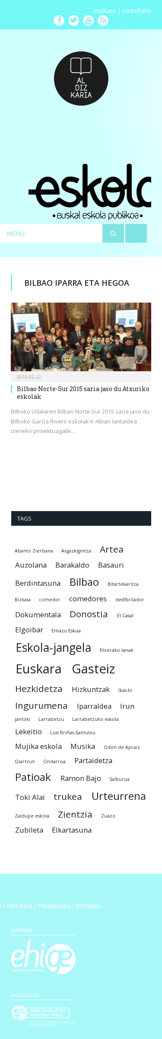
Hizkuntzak (91, 689)
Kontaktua (88, 906)
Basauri (111, 565)
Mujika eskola (38, 746)
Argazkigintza (76, 551)
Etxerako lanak (116, 650)
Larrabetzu (51, 719)
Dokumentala (38, 614)
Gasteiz (93, 668)
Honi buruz (19, 906)
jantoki (22, 719)
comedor (49, 600)
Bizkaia (23, 600)
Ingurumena (41, 705)
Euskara (39, 668)
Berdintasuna (37, 583)
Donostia (89, 614)
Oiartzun (25, 761)
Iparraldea (94, 706)
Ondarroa (54, 761)
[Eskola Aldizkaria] (81, 75)
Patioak (33, 777)
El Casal (125, 616)
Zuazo (108, 816)
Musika (82, 746)
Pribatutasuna (54, 906)
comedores (88, 598)
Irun (127, 706)
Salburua (119, 779)
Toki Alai (30, 797)
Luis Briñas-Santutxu (72, 733)
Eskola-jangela (53, 647)
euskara (105, 10)
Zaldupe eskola (32, 816)
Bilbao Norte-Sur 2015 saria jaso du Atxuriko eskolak (83, 393)
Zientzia (75, 814)
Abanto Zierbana (34, 551)
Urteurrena (119, 796)
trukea (68, 796)
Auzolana (31, 565)
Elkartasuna (72, 830)
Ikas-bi (125, 690)
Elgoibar (29, 630)
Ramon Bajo (80, 778)
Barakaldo (72, 565)
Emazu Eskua (66, 631)
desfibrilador (129, 600)
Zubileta (29, 830)
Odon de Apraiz (122, 747)
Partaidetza (93, 760)
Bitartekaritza (123, 584)
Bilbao (84, 582)
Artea (112, 549)
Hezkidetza (39, 688)
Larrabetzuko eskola (95, 719)
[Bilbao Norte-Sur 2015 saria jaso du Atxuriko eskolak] (81, 339)
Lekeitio (28, 731)
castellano (137, 10)
